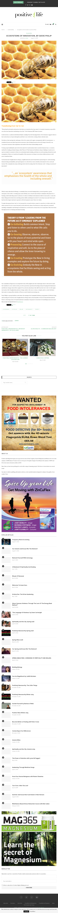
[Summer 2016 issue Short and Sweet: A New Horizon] (6, 797)
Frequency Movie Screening (20, 539)
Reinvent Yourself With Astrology (22, 558)
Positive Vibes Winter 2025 (20, 712)
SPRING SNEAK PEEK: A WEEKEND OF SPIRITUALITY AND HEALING (31, 658)
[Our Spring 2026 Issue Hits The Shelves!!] (6, 651)
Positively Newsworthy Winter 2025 (23, 694)
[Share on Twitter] (30, 315)
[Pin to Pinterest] (32, 315)
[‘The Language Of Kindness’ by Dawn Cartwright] (6, 615)
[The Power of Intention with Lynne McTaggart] (6, 760)
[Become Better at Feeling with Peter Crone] (6, 724)
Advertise (20, 903)
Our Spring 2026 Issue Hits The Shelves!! (24, 649)
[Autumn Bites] (6, 742)
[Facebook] (45, 24)
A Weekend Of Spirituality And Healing (39, 2)
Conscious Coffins (42, 358)
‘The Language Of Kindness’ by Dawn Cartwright (27, 612)
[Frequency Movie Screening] (6, 542)
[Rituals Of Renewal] (6, 578)
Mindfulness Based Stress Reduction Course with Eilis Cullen (30, 804)
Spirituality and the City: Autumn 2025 (23, 749)
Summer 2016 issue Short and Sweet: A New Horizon (28, 794)
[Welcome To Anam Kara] (6, 587)
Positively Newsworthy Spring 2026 (23, 630)
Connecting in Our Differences (21, 731)
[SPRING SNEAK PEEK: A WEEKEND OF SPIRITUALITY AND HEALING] (6, 660)
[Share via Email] (33, 315)
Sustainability (11, 29)
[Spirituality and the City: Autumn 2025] (6, 751)
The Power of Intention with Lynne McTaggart (26, 758)
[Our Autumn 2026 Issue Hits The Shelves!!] (6, 551)
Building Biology (17, 667)
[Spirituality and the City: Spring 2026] (6, 624)
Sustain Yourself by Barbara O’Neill (23, 703)
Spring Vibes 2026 (17, 640)
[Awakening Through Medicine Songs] (6, 770)
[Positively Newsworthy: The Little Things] (6, 688)
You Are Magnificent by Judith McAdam (24, 676)
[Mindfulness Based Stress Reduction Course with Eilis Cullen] (6, 806)
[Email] (31, 5)
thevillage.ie (20, 301)
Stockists (12, 903)
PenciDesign (41, 907)
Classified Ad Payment (44, 903)
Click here (39, 466)
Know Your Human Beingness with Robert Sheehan (27, 776)
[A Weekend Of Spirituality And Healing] (6, 569)
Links (53, 903)
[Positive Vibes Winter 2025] (6, 715)
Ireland (21, 309)
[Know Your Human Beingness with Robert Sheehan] (6, 779)
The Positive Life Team (29, 905)
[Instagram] (29, 5)
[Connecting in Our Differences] (6, 733)
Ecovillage (14, 309)
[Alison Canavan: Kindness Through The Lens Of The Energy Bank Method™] (6, 606)
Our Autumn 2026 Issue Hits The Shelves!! (25, 549)
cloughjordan (6, 309)
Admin (26, 38)
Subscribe (5, 903)
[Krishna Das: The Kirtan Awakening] (6, 597)
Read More (32, 911)
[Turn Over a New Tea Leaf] (6, 788)
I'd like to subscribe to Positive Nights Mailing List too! (16, 885)
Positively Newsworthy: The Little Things (24, 685)
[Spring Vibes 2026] (6, 642)
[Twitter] (27, 5)
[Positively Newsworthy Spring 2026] (6, 633)
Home (3, 29)
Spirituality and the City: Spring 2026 (23, 621)
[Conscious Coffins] (43, 347)
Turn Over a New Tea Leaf (20, 785)
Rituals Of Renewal (18, 576)
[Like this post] (26, 315)
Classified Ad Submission (30, 903)
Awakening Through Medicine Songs (23, 767)
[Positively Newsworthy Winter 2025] (6, 697)
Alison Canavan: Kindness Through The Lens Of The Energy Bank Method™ (32, 604)
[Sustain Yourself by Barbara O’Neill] (6, 706)
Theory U (37, 309)
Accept (26, 911)
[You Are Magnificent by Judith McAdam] (6, 679)
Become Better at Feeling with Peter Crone (25, 722)
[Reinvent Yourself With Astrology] (6, 560)
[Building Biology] (6, 669)
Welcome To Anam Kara (19, 585)
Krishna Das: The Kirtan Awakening (22, 594)
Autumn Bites (16, 740)
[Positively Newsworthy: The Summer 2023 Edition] (15, 347)
